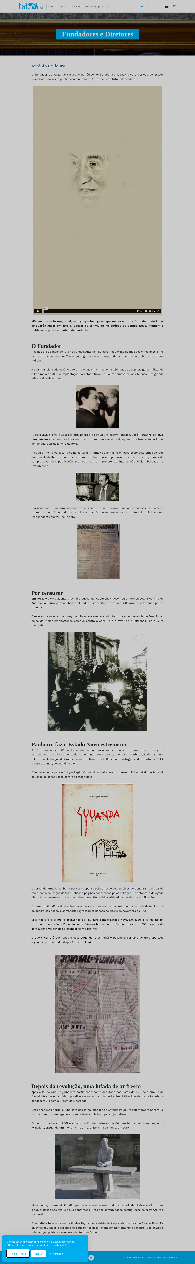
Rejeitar (38, 1253)
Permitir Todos (18, 1253)
